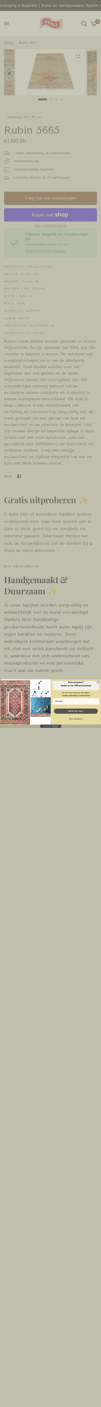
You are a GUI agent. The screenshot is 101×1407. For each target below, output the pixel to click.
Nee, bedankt (75, 719)
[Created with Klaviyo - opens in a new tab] (50, 726)
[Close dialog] (98, 682)
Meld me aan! (75, 711)
